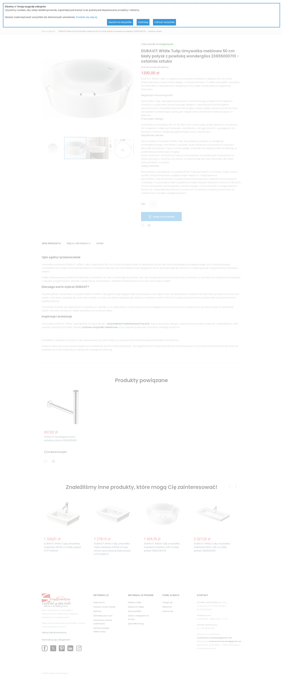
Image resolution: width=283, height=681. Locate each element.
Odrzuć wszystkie (164, 22)
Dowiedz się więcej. (86, 17)
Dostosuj (143, 22)
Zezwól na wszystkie (120, 22)
